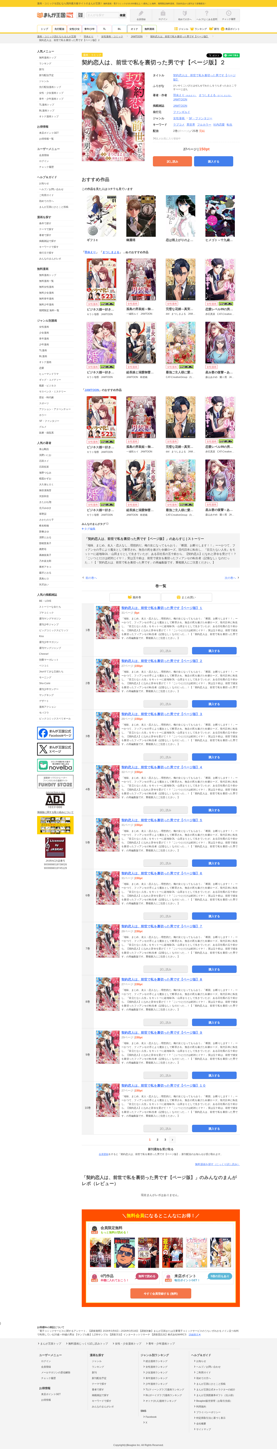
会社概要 (201, 1423)
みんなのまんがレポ (50, 258)
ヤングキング (46, 695)
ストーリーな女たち (50, 606)
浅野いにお (45, 455)
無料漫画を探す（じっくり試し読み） (217, 1164)
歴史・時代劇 (46, 397)
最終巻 (137, 597)
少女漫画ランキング (156, 1372)
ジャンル (183, 29)
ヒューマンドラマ (49, 373)
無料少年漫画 (46, 304)
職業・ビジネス (47, 385)
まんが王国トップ (50, 1343)
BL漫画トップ (46, 110)
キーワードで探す (49, 246)
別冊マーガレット (49, 659)
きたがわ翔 (45, 502)
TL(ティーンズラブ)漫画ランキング (165, 1389)
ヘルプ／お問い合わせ (51, 189)
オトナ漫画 (45, 362)
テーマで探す (46, 229)
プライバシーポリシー (208, 1412)
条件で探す (45, 223)
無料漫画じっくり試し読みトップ (88, 1343)
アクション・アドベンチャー (55, 409)
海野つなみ (45, 472)
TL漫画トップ (46, 104)
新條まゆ (44, 531)
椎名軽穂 (44, 525)
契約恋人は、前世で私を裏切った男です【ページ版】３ (162, 714)
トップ (44, 29)
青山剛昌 (44, 449)
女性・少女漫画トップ (51, 93)
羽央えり (185, 95)
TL (104, 29)
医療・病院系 (46, 432)
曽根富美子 (45, 543)
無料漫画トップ (47, 57)
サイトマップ (203, 1429)
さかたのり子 (46, 519)
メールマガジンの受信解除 (55, 1372)
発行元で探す (46, 252)
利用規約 (201, 1406)
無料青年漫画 (46, 298)
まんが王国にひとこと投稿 (53, 207)
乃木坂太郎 (45, 561)
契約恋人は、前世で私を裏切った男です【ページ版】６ (162, 873)
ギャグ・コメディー (50, 379)
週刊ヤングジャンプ (50, 648)
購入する (213, 161)
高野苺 (42, 549)
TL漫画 (43, 350)
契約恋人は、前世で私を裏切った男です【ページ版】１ (162, 608)
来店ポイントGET (49, 132)
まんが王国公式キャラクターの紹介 (215, 1389)
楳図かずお (45, 478)
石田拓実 (44, 466)
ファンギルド (181, 112)
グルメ (42, 426)
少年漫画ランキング (156, 1383)
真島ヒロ (44, 578)
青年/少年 (89, 29)
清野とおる (45, 537)
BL (119, 29)
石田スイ (44, 461)
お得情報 (46, 1399)
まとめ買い (188, 597)
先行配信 (59, 29)
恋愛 (41, 368)
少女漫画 (44, 332)
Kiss (41, 636)
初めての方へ (46, 201)
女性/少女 (74, 29)
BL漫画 (43, 356)
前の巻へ (91, 577)
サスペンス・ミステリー (52, 391)
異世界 (191, 124)
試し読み (172, 161)
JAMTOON (180, 99)
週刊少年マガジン (49, 642)
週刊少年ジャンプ (49, 624)
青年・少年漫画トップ (51, 98)
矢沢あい (44, 584)
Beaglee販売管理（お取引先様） (214, 1400)
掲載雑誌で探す (47, 241)
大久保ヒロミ (46, 484)
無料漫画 (149, 29)
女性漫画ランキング (156, 1366)
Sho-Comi (44, 683)
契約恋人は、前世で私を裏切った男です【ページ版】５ (162, 820)
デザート (44, 701)
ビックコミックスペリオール (55, 718)
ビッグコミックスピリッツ (53, 630)
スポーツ (44, 403)
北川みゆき (45, 508)
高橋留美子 (45, 555)
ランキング (201, 29)
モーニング (45, 677)
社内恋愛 (219, 124)
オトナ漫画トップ (49, 116)
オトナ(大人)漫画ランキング (161, 1400)
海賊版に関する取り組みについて (55, 812)
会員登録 (44, 155)
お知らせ (44, 183)
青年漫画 (44, 338)
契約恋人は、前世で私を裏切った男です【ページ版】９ (162, 1032)
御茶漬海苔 (45, 490)
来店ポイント (232, 29)
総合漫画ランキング (156, 1361)
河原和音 (44, 496)
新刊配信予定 (46, 75)
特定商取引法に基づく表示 (210, 1418)
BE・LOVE (45, 601)
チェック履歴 (46, 167)
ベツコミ (44, 665)
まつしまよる (215, 95)
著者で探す (45, 235)
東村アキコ (45, 566)
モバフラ (44, 712)
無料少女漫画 (46, 292)
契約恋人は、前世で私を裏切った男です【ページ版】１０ (163, 1085)
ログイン (44, 161)
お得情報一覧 (46, 138)
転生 (229, 124)
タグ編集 (90, 528)
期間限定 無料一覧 (49, 310)
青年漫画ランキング (156, 1378)
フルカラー (204, 124)
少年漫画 (44, 344)
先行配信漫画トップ (50, 87)
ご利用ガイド (46, 195)
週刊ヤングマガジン (50, 618)
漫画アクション (47, 706)
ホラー (42, 415)
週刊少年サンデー (49, 689)
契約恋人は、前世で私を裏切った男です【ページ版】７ (162, 926)
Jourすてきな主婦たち (51, 671)
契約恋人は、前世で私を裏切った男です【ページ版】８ (162, 979)
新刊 (216, 29)
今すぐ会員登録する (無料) (161, 1293)
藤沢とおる (45, 572)
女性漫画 (44, 326)
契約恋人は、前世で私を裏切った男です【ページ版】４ (162, 767)
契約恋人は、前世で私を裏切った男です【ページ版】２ (162, 661)
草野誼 (42, 513)
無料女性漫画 (46, 286)
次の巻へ (230, 577)
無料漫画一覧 (46, 281)
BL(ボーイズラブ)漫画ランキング (164, 1395)
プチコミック (46, 612)
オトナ (134, 29)
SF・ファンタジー (49, 421)
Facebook (151, 1417)
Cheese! (43, 653)
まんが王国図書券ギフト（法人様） (215, 1395)
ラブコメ (179, 124)
